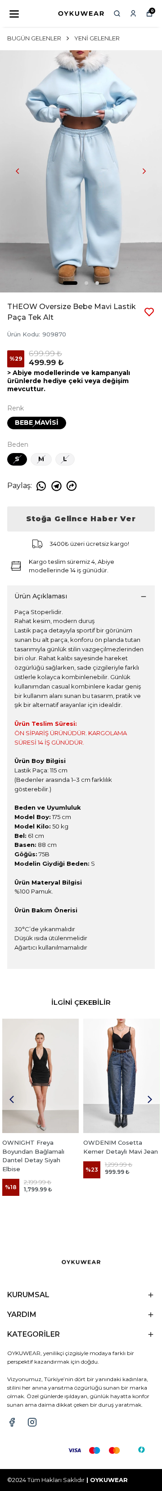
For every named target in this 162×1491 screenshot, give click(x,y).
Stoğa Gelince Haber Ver (80, 518)
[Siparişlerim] (133, 13)
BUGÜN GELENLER (34, 38)
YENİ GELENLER (97, 38)
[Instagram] (32, 1422)
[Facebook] (12, 1422)
